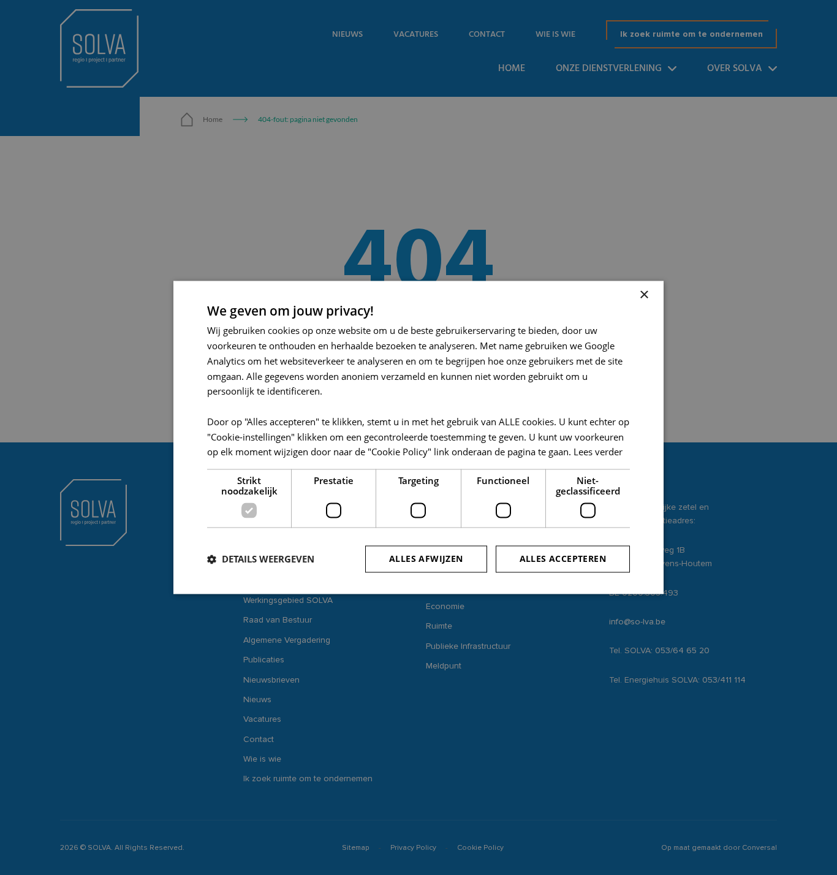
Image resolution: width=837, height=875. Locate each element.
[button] (260, 559)
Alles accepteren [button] (563, 559)
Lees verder (598, 452)
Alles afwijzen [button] (426, 559)
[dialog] (418, 437)
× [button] (643, 295)
